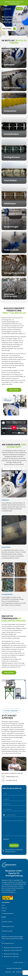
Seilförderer (5, 500)
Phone (3, 919)
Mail (3, 924)
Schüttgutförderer (7, 594)
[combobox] (4, 815)
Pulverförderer (6, 547)
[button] (25, 8)
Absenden (14, 845)
